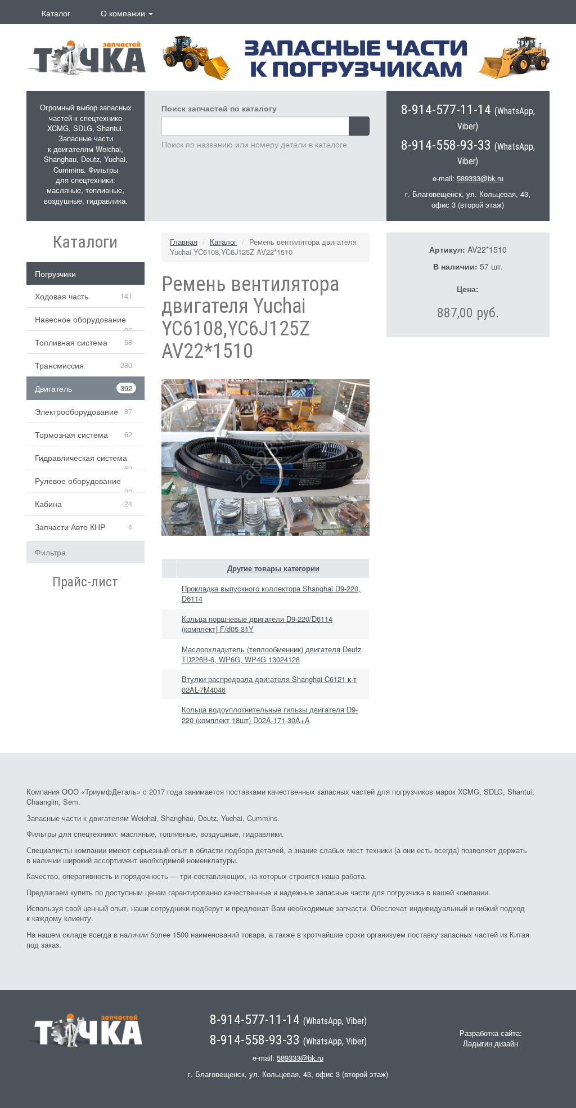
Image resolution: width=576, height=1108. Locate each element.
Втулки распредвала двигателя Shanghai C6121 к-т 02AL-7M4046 (269, 684)
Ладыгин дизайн (490, 1043)
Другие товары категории (273, 568)
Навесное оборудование (80, 319)
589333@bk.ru (480, 178)
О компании (124, 13)
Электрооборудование (76, 411)
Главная (183, 241)
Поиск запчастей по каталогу (219, 108)
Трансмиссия (59, 365)
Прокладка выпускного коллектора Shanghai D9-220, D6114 (271, 593)
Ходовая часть (61, 296)
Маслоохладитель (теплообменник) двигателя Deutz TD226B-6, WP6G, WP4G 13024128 (271, 654)
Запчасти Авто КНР (70, 526)
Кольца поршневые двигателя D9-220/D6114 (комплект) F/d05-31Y (257, 623)
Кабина (48, 503)
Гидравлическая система (81, 457)
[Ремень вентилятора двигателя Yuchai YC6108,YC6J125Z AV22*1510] (265, 456)
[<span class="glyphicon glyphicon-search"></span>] (359, 126)
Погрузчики (55, 273)
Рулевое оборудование (78, 480)
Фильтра (50, 552)
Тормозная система (71, 434)
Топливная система (71, 342)
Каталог (56, 13)
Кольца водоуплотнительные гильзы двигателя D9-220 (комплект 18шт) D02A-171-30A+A (270, 714)
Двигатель (53, 388)
